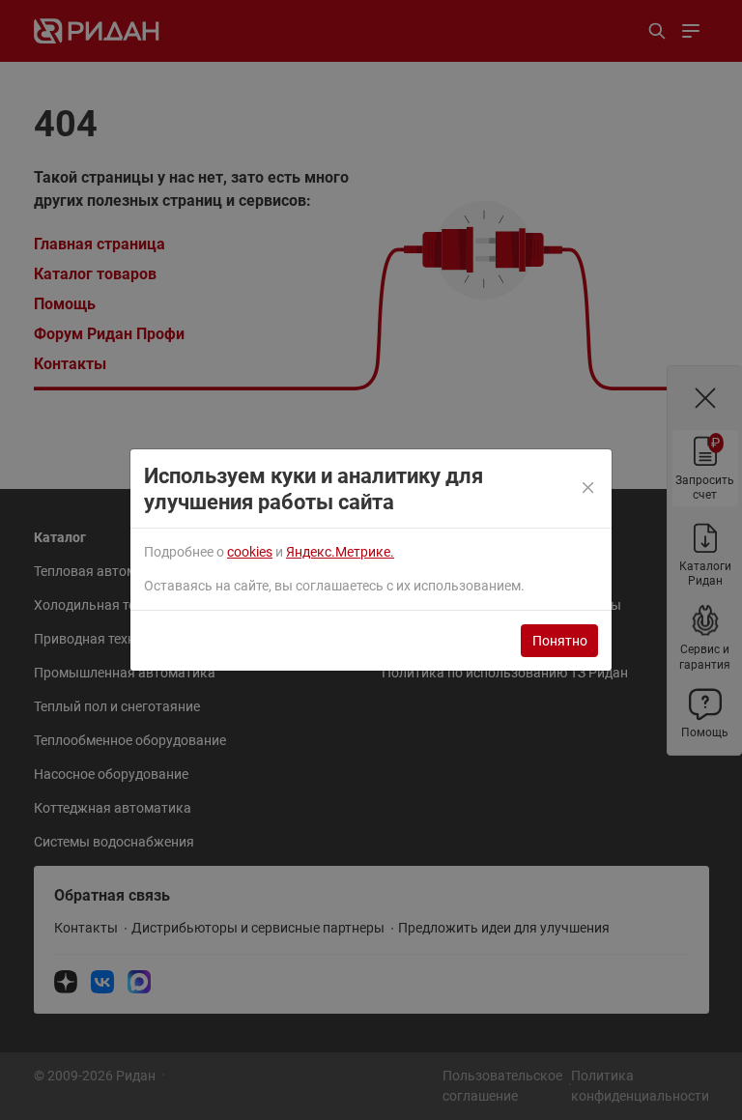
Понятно (559, 640)
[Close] (589, 489)
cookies (249, 552)
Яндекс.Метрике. (340, 552)
